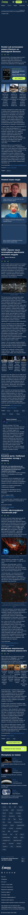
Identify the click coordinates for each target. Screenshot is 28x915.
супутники (11, 843)
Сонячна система (18, 822)
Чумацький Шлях (20, 825)
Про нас (3, 876)
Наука (15, 5)
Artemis (8, 410)
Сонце (9, 822)
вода (4, 831)
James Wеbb (5, 810)
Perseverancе (20, 810)
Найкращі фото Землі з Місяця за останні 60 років (13, 765)
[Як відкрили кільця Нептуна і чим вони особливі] (6, 771)
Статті (9, 5)
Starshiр (11, 414)
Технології (22, 5)
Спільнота (18, 1)
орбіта (21, 837)
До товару (19, 78)
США (4, 822)
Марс (14, 738)
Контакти (3, 881)
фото (12, 846)
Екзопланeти (12, 816)
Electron (8, 170)
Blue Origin (16, 410)
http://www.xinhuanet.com (17, 733)
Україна (12, 825)
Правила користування (7, 899)
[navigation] (23, 2)
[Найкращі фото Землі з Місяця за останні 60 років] (6, 760)
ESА (10, 807)
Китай (8, 738)
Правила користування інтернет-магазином (13, 902)
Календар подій (5, 894)
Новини (3, 5)
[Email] (7, 422)
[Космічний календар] (13, 2)
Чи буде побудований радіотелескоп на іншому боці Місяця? (14, 786)
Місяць (18, 414)
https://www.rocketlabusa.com (18, 165)
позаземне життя (6, 840)
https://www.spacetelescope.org (9, 643)
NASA (23, 410)
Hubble (20, 807)
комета (22, 834)
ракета (4, 843)
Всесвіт (4, 816)
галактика (5, 834)
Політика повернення (7, 887)
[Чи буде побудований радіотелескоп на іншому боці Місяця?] (6, 781)
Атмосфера (18, 813)
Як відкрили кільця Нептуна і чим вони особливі (11, 775)
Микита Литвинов (10, 257)
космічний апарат (6, 837)
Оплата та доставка (6, 884)
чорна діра (18, 846)
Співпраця (4, 879)
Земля (19, 816)
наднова (15, 837)
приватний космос (17, 840)
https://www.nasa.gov (16, 405)
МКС (9, 819)
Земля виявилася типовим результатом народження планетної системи (12, 797)
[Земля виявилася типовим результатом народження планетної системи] (6, 792)
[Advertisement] (14, 31)
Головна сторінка (5, 10)
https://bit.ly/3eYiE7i (8, 496)
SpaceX (4, 414)
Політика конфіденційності (8, 897)
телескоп (19, 843)
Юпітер (4, 828)
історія (4, 849)
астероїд (11, 828)
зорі (16, 834)
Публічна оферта (5, 892)
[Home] (4, 2)
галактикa (15, 831)
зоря (11, 834)
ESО (15, 807)
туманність (5, 846)
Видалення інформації (7, 889)
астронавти (18, 828)
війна (9, 831)
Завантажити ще (14, 742)
